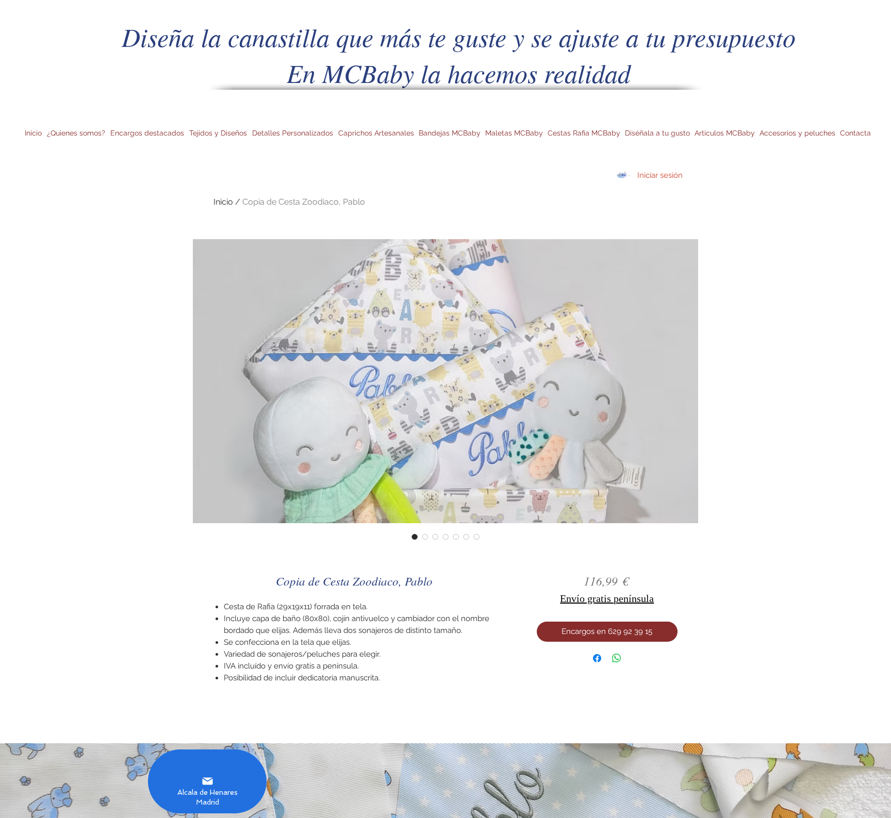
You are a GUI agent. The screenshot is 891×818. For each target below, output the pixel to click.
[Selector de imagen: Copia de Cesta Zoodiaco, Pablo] (414, 536)
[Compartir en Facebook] (597, 658)
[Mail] (207, 781)
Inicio (223, 202)
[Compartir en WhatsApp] (616, 658)
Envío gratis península (607, 598)
